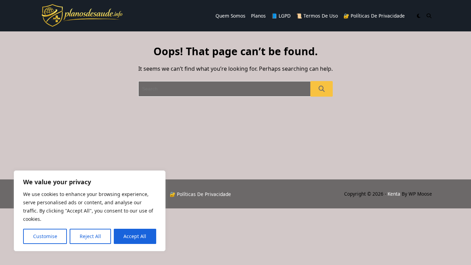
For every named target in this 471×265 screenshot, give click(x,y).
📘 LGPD (281, 15)
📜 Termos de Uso (317, 15)
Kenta (394, 193)
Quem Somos (230, 15)
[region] (90, 210)
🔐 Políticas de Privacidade (374, 15)
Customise (45, 236)
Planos (258, 15)
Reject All (90, 236)
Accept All (134, 236)
